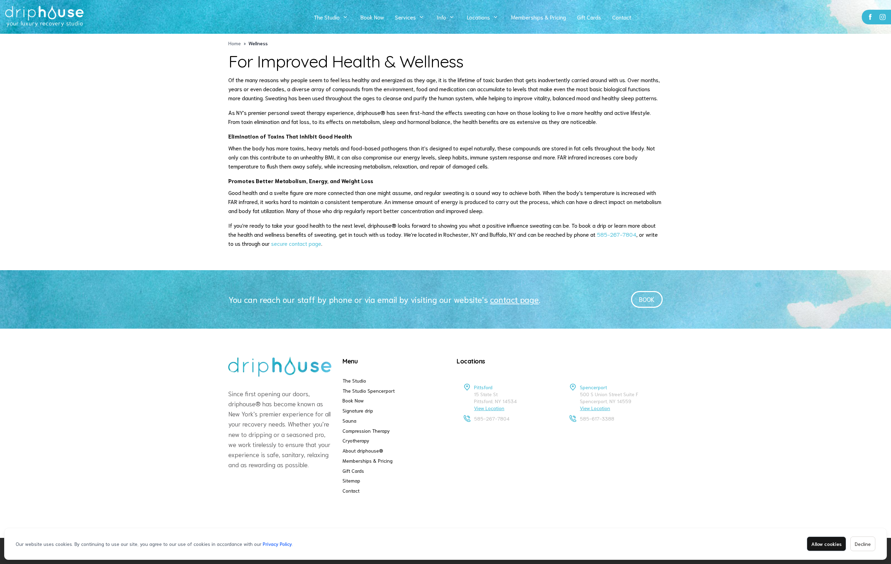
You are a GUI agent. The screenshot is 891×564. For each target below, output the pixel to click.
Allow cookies (826, 544)
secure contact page (296, 243)
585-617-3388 (597, 418)
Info (441, 17)
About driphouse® (362, 450)
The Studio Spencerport (368, 390)
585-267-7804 (616, 234)
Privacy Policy (277, 544)
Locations (478, 17)
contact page (514, 299)
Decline (863, 544)
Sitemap (351, 480)
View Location (489, 408)
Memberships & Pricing (538, 17)
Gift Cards (589, 17)
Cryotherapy (355, 440)
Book (647, 299)
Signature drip (357, 410)
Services (405, 17)
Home (234, 43)
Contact (621, 17)
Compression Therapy (366, 431)
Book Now (372, 17)
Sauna (349, 420)
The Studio (327, 17)
